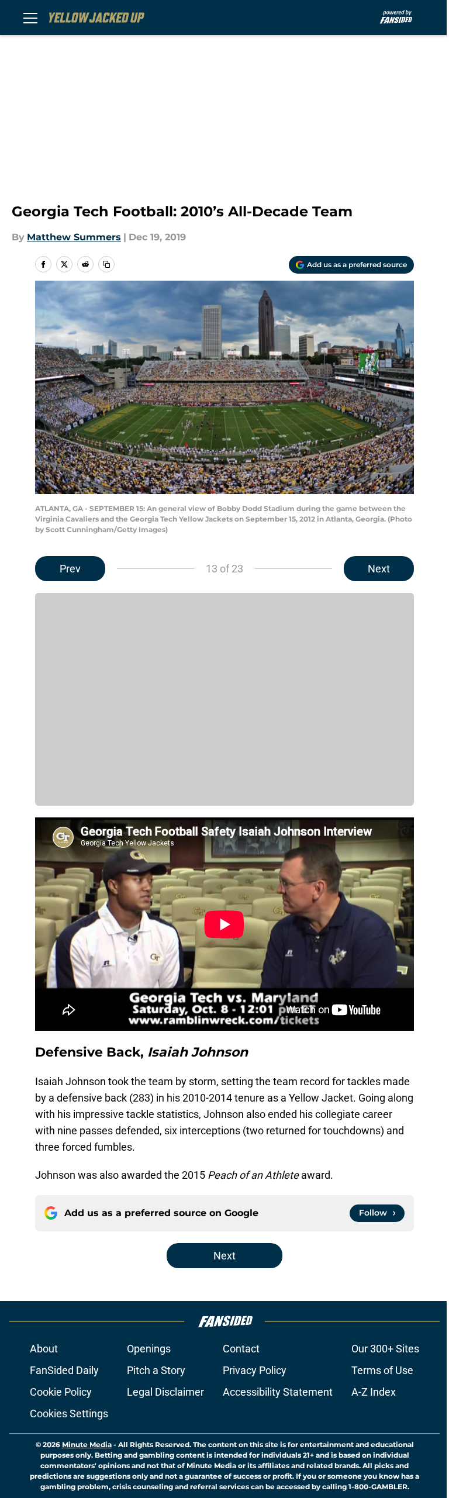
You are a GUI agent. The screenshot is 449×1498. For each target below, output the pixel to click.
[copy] (106, 264)
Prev (70, 568)
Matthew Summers (74, 237)
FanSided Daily (64, 1370)
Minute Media (87, 1444)
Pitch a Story (156, 1370)
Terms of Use (382, 1370)
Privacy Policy (254, 1370)
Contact (241, 1348)
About (44, 1348)
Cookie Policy (61, 1392)
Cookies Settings (69, 1413)
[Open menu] (30, 18)
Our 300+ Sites (385, 1348)
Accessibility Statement (278, 1392)
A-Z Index (373, 1392)
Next (379, 568)
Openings (149, 1348)
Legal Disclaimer (165, 1392)
